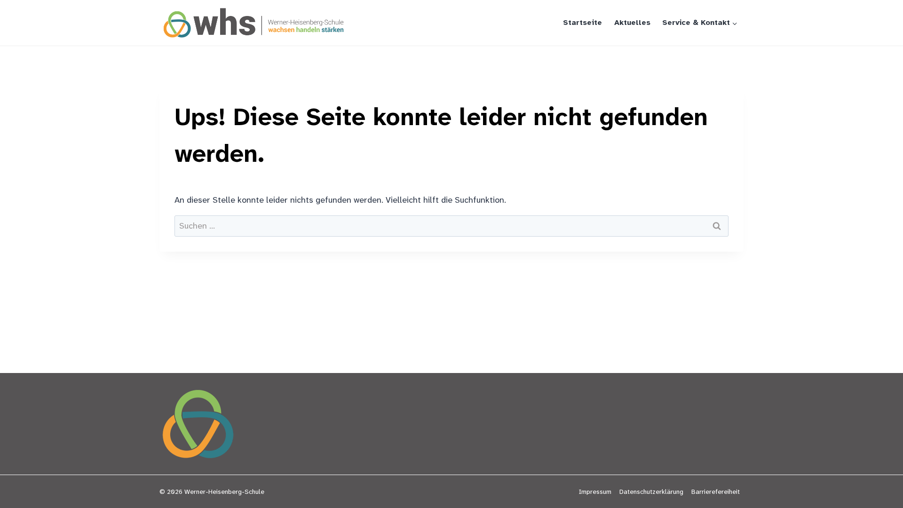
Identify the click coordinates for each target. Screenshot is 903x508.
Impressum (595, 491)
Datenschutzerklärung (651, 491)
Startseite (582, 22)
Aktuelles (632, 22)
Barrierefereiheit (715, 491)
